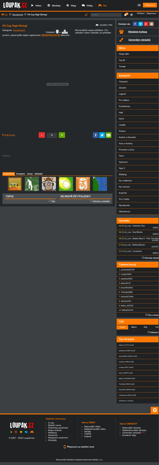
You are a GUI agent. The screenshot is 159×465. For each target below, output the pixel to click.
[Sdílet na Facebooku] (96, 137)
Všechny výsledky (101, 201)
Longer (124, 274)
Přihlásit (140, 13)
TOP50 (87, 434)
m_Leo (128, 226)
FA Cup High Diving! (37, 14)
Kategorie (20, 174)
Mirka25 (125, 310)
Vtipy (73, 5)
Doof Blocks (138, 232)
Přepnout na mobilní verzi (80, 447)
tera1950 (125, 288)
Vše (53, 201)
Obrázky (56, 5)
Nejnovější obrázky (131, 427)
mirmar (124, 301)
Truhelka (124, 292)
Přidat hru (150, 5)
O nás (51, 423)
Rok (145, 327)
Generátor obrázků (131, 432)
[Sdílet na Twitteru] (102, 137)
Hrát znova (9, 135)
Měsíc (134, 327)
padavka (124, 279)
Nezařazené (17, 14)
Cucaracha (137, 251)
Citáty (89, 5)
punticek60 (125, 270)
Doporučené (8, 174)
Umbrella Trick (139, 226)
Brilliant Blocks (139, 245)
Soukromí (53, 435)
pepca (123, 283)
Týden (122, 327)
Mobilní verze (54, 425)
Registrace (151, 13)
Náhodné (39, 174)
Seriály (87, 431)
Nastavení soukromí (58, 437)
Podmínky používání (58, 427)
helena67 (125, 297)
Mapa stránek (55, 430)
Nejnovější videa (92, 426)
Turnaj (30, 174)
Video (37, 5)
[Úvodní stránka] (15, 9)
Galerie (87, 436)
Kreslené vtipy (129, 435)
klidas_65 (125, 306)
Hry (104, 5)
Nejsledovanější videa (95, 429)
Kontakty (52, 440)
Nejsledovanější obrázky (134, 430)
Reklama (52, 432)
